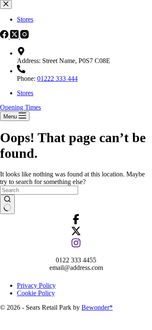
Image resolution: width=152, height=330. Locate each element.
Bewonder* (97, 307)
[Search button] (7, 204)
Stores (25, 92)
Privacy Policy (36, 285)
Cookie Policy (36, 293)
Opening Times (20, 107)
